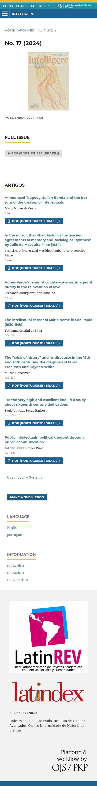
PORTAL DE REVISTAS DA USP (26, 6)
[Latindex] (48, 705)
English (13, 527)
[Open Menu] (4, 14)
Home (10, 30)
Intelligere (23, 14)
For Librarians (17, 580)
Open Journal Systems (24, 477)
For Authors (15, 572)
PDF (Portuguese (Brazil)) (32, 153)
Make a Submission (27, 497)
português (15, 534)
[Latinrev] (48, 672)
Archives (26, 30)
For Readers (15, 565)
